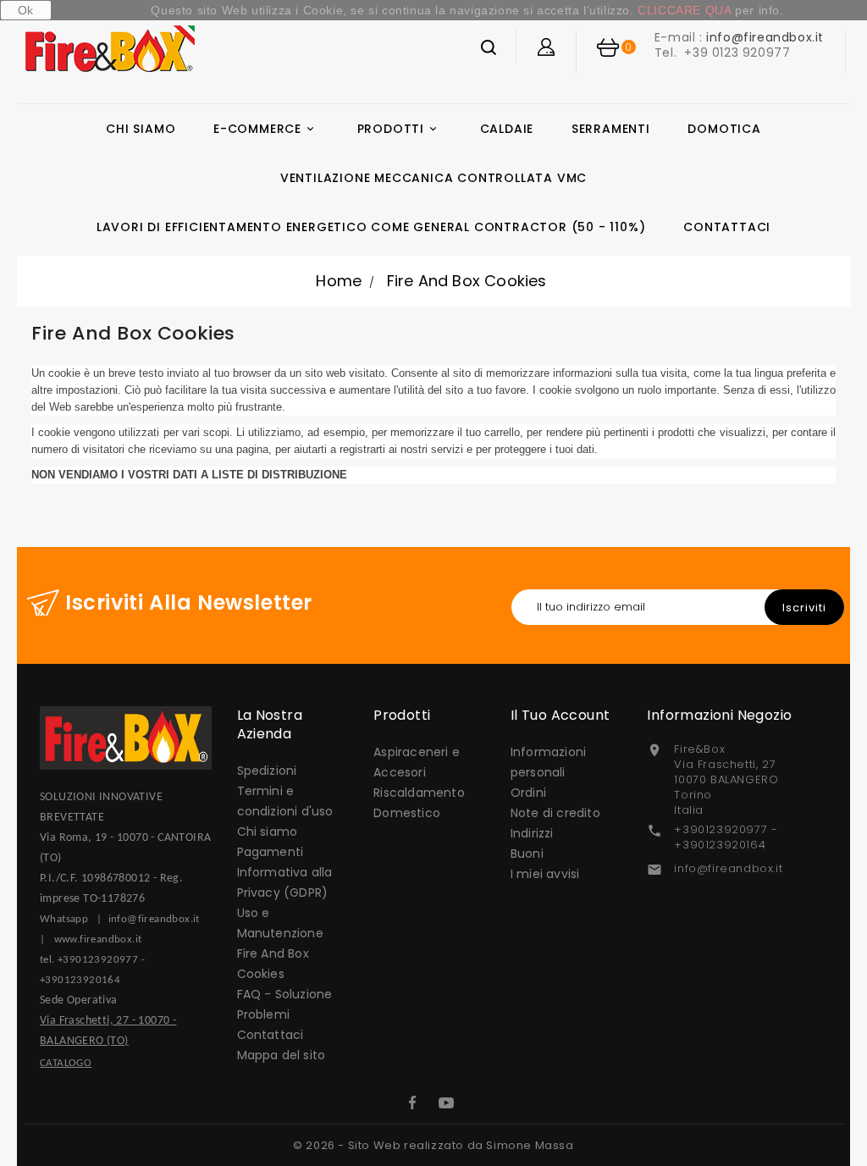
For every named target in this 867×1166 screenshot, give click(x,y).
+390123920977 (98, 959)
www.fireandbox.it (98, 939)
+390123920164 (80, 980)
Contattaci (726, 226)
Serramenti (611, 128)
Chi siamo (140, 128)
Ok (26, 10)
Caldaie (507, 128)
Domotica (724, 128)
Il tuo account (560, 715)
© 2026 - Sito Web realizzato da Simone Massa (433, 1145)
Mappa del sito (281, 1055)
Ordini (528, 792)
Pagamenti (270, 851)
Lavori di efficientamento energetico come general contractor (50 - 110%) (371, 226)
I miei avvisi (545, 873)
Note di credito (555, 812)
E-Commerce (265, 128)
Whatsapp (68, 919)
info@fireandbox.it (765, 37)
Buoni (527, 853)
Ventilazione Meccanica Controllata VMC (433, 177)
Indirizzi (532, 833)
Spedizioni (267, 770)
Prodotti (398, 128)
